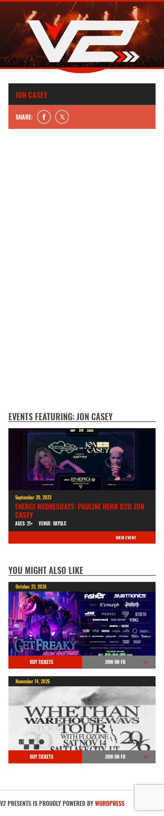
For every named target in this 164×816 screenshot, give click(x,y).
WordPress (109, 803)
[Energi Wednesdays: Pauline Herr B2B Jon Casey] (82, 459)
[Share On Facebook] (44, 117)
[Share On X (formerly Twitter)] (62, 117)
